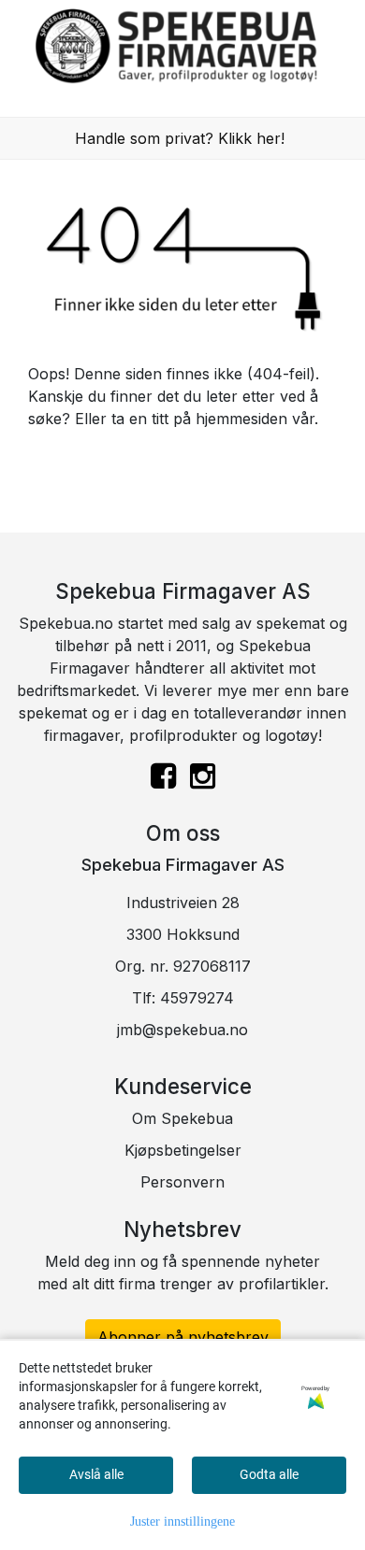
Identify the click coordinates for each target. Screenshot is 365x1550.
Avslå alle (96, 1474)
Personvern (182, 1182)
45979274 (197, 997)
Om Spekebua (182, 1118)
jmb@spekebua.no (182, 1029)
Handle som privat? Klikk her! (180, 138)
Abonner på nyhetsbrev (183, 1337)
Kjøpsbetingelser (182, 1150)
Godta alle (269, 1474)
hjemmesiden (241, 418)
